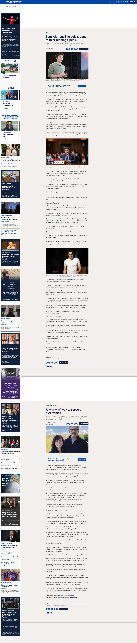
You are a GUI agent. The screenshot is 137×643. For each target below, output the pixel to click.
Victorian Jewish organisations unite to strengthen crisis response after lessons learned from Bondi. (10, 327)
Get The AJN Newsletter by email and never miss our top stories (59, 86)
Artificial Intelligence (57, 358)
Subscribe (132, 1)
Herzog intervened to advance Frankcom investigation (8, 564)
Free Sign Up (82, 86)
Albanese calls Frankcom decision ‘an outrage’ (9, 546)
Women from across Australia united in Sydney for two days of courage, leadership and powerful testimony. (10, 458)
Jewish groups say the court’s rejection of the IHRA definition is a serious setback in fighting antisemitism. (10, 356)
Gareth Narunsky (51, 422)
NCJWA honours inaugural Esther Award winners (10, 420)
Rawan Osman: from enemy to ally (9, 469)
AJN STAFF (5, 138)
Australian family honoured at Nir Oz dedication (8, 187)
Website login (124, 1)
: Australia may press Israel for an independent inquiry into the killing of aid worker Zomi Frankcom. (10, 552)
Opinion (11, 88)
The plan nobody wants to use (9, 321)
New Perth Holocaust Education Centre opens (9, 218)
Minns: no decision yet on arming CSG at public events (10, 627)
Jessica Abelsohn (11, 288)
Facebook (61, 595)
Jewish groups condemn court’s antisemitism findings (10, 350)
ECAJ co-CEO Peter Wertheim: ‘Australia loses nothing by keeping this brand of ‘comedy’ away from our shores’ (9, 38)
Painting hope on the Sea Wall (10, 285)
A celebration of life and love (10, 160)
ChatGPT (67, 358)
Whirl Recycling (64, 605)
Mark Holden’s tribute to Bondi (10, 299)
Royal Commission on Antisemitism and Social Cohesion (10, 117)
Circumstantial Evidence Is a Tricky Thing (8, 106)
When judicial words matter (8, 362)
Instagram (70, 595)
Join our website (84, 49)
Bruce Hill (4, 324)
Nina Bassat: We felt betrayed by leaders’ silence (10, 51)
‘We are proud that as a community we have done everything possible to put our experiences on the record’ (10, 263)
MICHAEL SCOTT (6, 108)
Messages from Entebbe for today (10, 384)
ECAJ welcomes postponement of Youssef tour (9, 30)
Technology (49, 358)
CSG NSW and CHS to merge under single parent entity (9, 614)
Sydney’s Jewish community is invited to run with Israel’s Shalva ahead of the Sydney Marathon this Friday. (10, 591)
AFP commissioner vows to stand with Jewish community (9, 464)
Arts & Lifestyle (56, 605)
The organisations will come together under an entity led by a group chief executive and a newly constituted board (10, 621)
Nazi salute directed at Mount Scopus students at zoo (8, 233)
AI (63, 358)
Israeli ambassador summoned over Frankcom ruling (9, 558)
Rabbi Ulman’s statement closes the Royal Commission (10, 56)
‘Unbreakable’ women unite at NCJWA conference (10, 452)
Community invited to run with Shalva (9, 585)
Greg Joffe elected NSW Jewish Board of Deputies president (10, 514)
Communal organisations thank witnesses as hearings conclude (10, 256)
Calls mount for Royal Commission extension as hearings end (10, 45)
